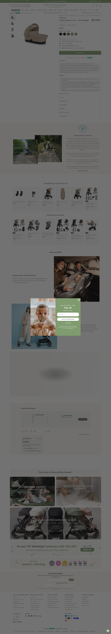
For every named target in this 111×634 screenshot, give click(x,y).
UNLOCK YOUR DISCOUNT (68, 319)
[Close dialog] (79, 300)
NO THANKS (68, 323)
